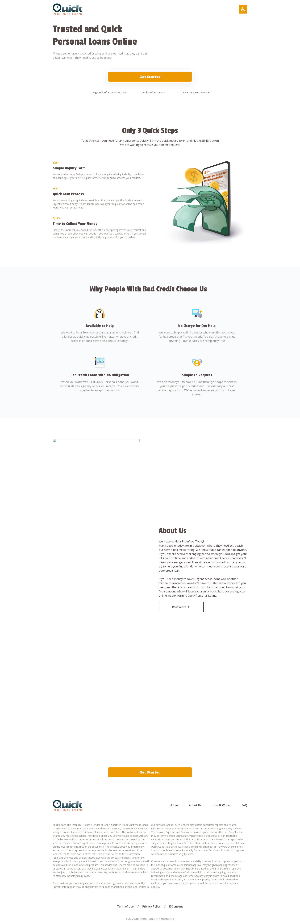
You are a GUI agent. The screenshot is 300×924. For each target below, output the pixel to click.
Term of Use (125, 906)
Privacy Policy (151, 906)
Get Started (150, 76)
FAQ (244, 805)
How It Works (221, 805)
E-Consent (176, 906)
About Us (195, 805)
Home (174, 805)
